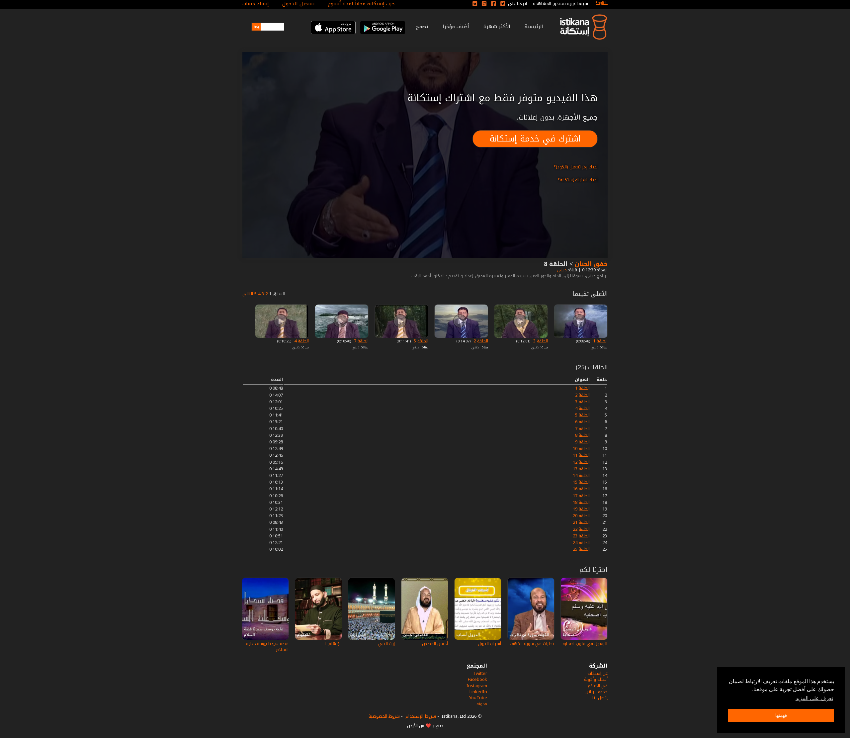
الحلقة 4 (301, 341)
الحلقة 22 (581, 529)
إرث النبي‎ (386, 643)
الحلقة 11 (581, 455)
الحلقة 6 (582, 421)
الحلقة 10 (581, 448)
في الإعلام (598, 686)
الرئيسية (534, 26)
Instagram (477, 686)
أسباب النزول (489, 643)
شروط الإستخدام (420, 716)
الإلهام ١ (333, 643)
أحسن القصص (435, 643)
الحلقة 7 (361, 341)
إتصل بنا (600, 697)
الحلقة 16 (581, 489)
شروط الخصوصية (384, 716)
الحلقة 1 (600, 341)
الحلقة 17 (581, 496)
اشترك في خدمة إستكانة (535, 138)
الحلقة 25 (581, 549)
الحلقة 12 (581, 462)
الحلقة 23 (581, 536)
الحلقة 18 (581, 502)
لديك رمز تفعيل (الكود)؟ (576, 167)
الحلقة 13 (581, 469)
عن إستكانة (597, 673)
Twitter (480, 673)
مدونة (481, 703)
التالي (247, 294)
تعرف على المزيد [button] (814, 698)
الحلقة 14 (581, 475)
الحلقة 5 (420, 341)
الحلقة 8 (582, 435)
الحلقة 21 (581, 522)
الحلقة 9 (582, 442)
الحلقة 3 (540, 341)
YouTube (478, 697)
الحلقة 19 (581, 509)
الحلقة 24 (581, 542)
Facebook (477, 679)
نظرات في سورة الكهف (532, 643)
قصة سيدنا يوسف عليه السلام (267, 646)
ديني (561, 270)
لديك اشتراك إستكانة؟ (578, 180)
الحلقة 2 (480, 341)
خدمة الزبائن (596, 692)
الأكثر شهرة (496, 26)
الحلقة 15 (581, 482)
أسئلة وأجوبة (596, 679)
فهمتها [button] (781, 715)
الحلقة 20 (581, 515)
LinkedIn (478, 692)
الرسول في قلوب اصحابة (584, 643)
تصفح (422, 26)
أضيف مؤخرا (456, 26)
